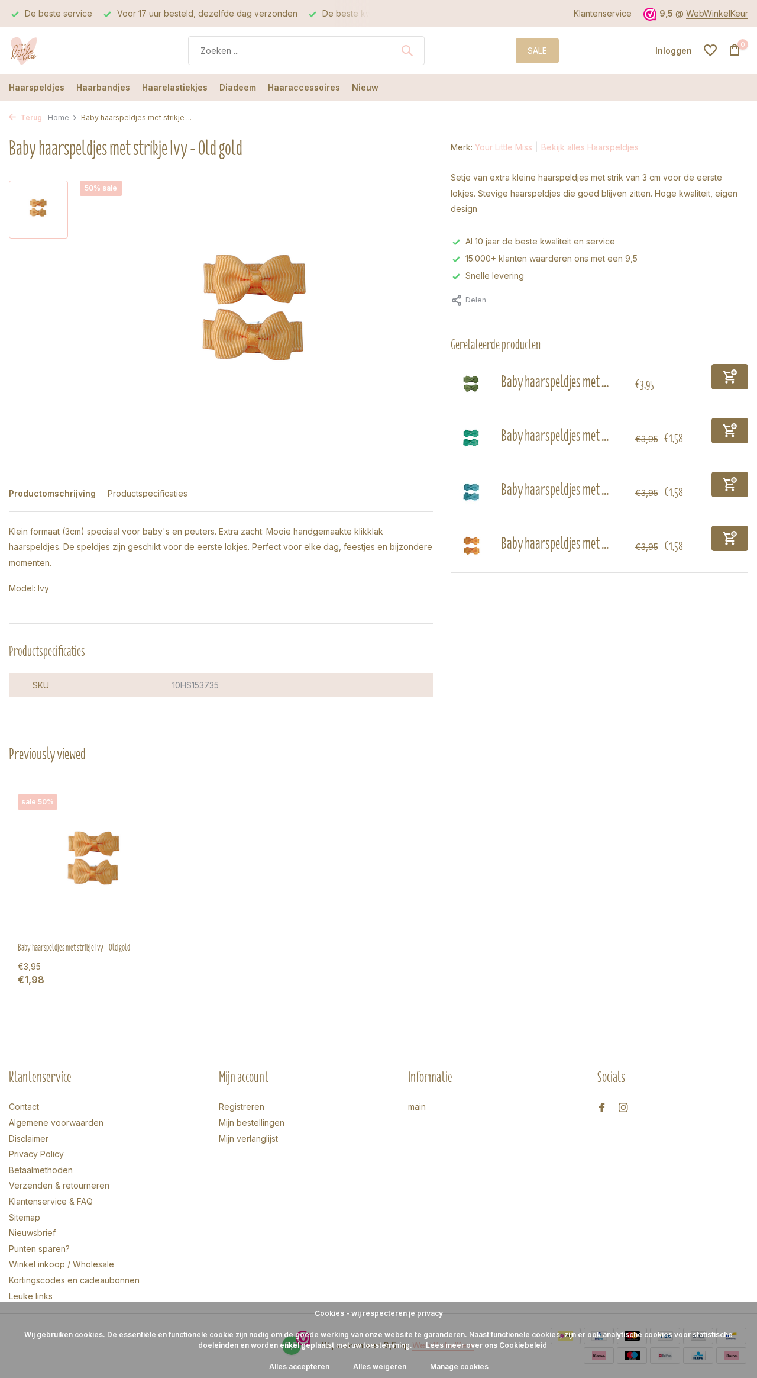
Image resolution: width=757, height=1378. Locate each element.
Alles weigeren (379, 1366)
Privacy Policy (36, 1154)
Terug (30, 117)
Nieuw (365, 87)
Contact (24, 1107)
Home (58, 117)
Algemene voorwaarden (56, 1123)
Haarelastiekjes (175, 87)
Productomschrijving (52, 493)
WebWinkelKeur (717, 13)
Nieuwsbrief (32, 1233)
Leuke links (31, 1296)
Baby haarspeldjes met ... (555, 381)
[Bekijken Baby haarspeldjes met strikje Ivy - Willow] (471, 384)
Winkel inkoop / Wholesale (61, 1264)
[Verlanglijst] (710, 50)
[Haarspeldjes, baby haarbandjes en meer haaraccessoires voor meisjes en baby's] (53, 50)
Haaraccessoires (304, 87)
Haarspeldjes (36, 87)
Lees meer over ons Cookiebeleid (486, 1345)
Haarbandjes (103, 87)
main (417, 1107)
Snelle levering (494, 276)
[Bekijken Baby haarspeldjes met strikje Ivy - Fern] (471, 438)
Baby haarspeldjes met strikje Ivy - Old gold (74, 947)
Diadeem (237, 87)
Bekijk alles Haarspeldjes (590, 147)
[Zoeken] (407, 50)
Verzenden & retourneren (59, 1185)
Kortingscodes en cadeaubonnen (74, 1280)
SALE (537, 51)
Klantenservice (603, 13)
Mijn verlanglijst (248, 1139)
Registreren (241, 1107)
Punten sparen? (39, 1249)
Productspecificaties (147, 493)
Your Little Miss (503, 147)
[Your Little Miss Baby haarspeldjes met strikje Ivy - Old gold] (95, 863)
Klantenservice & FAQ (51, 1201)
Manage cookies (459, 1366)
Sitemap (24, 1217)
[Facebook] (602, 1108)
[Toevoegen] (729, 376)
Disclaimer (28, 1139)
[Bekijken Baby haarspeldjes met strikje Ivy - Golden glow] (471, 545)
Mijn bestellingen (251, 1123)
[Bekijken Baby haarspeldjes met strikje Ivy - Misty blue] (471, 492)
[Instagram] (623, 1108)
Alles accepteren (299, 1366)
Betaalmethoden (41, 1170)
